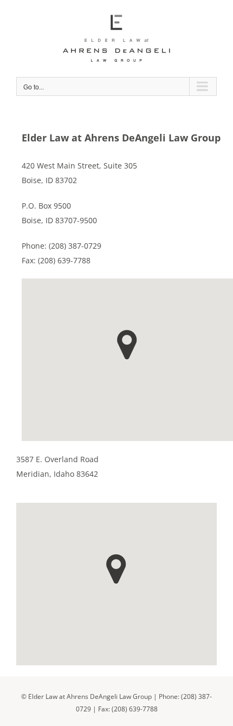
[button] (127, 345)
